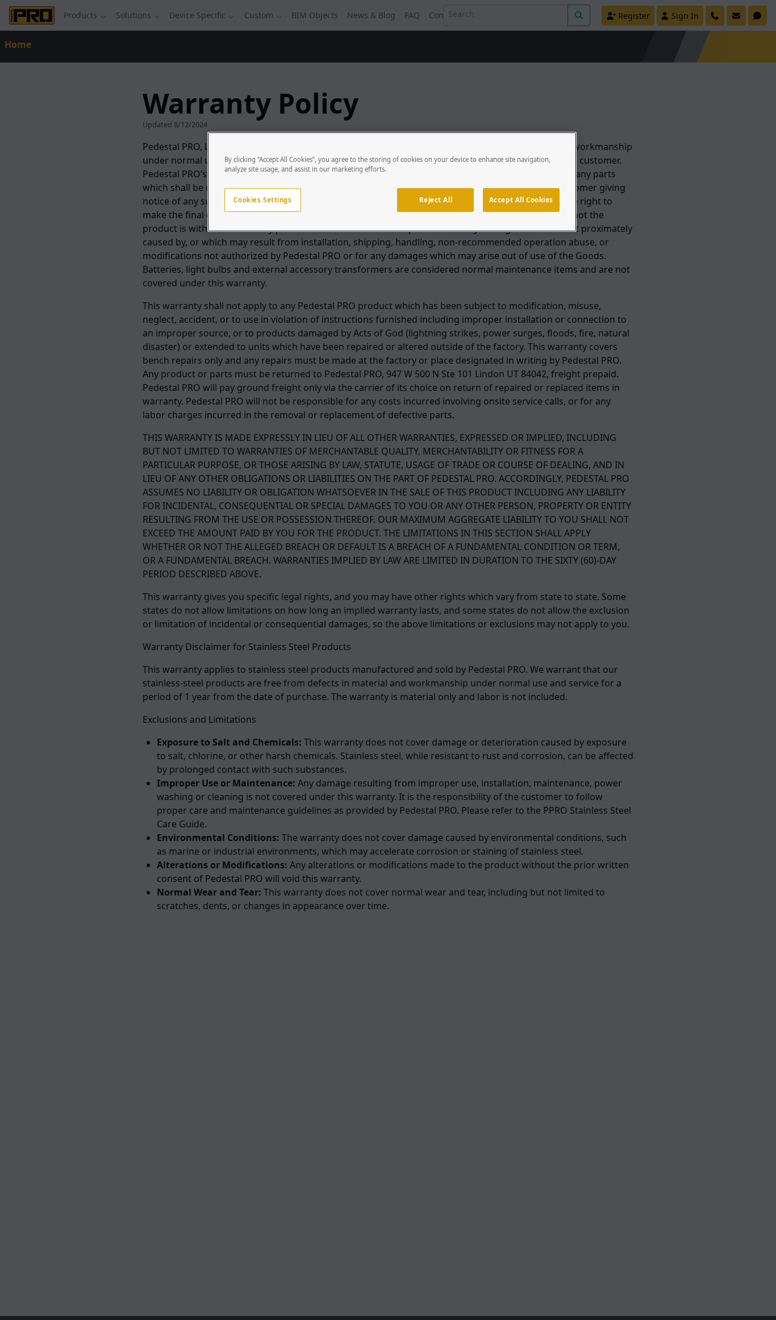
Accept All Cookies (521, 199)
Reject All (436, 199)
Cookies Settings (262, 199)
